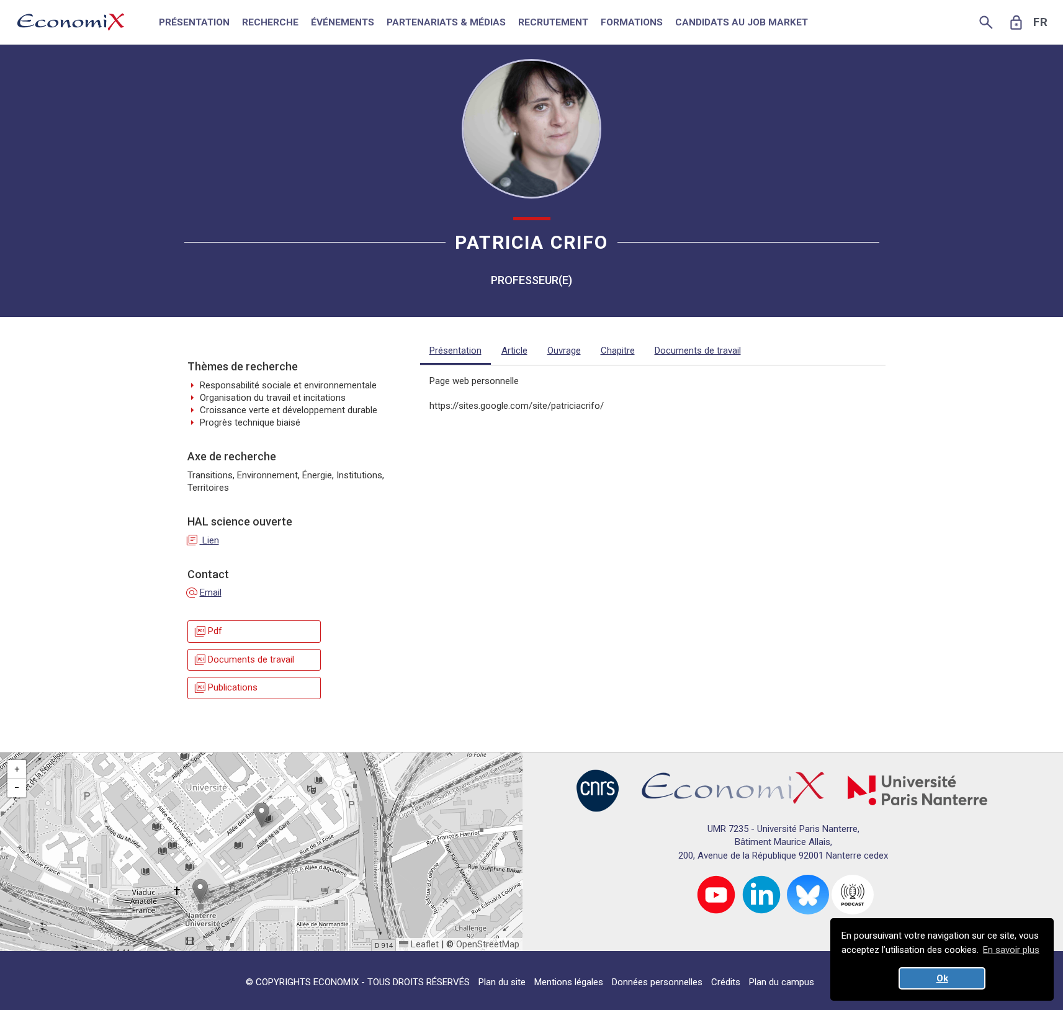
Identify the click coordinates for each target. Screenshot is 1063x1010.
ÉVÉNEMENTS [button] (342, 22)
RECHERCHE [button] (270, 22)
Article (514, 350)
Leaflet (423, 944)
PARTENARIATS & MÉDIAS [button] (446, 22)
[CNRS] (597, 789)
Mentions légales (568, 982)
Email (204, 592)
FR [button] (1040, 22)
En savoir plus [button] (1011, 949)
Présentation (455, 350)
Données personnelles (657, 982)
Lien (203, 540)
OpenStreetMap (487, 944)
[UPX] (917, 789)
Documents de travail (243, 660)
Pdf (207, 632)
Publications (225, 688)
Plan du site (502, 982)
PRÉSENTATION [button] (194, 22)
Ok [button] (942, 978)
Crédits (725, 982)
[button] (261, 815)
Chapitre (618, 350)
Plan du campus (781, 982)
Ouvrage (564, 350)
